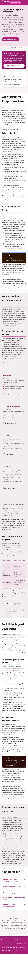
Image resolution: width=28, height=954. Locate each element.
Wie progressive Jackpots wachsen (14, 77)
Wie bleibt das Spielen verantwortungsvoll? (9, 905)
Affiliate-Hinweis (14, 947)
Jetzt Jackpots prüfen (9, 39)
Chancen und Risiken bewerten (13, 84)
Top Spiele (12, 943)
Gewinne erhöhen (6, 950)
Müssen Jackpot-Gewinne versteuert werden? (13, 898)
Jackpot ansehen (15, 2)
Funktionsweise (4, 943)
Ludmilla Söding (14, 918)
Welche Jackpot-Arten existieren (13, 79)
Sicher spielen (21, 947)
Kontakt (7, 947)
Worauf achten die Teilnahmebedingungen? (10, 892)
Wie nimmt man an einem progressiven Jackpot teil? (10, 880)
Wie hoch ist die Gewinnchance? (12, 886)
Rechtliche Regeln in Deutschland (13, 82)
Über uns (3, 947)
